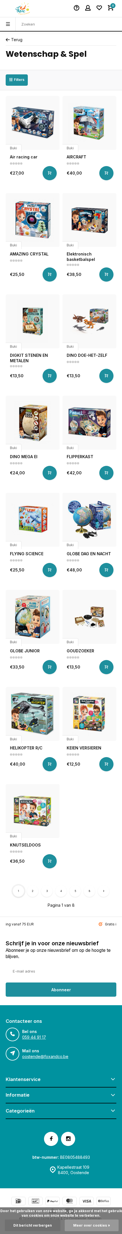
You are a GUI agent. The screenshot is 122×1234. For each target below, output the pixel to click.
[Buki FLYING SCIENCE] (33, 520)
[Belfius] (103, 1202)
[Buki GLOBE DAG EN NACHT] (89, 520)
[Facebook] (51, 1139)
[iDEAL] (18, 1202)
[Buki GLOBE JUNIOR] (33, 617)
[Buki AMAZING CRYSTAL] (33, 220)
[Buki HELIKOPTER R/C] (33, 714)
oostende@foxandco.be (45, 1056)
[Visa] (86, 1202)
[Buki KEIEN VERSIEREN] (89, 714)
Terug (16, 39)
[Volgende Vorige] (103, 891)
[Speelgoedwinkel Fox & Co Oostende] (22, 8)
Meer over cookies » (91, 1225)
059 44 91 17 (34, 1037)
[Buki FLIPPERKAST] (89, 423)
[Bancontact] (35, 1202)
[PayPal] (52, 1202)
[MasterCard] (69, 1202)
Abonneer (61, 989)
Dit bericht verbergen (32, 1225)
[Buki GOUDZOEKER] (89, 617)
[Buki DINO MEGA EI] (33, 423)
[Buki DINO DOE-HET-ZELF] (89, 321)
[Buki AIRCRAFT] (89, 123)
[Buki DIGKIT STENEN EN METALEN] (33, 321)
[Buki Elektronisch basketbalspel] (89, 220)
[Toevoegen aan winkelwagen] (50, 173)
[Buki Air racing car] (33, 123)
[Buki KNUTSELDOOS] (33, 811)
